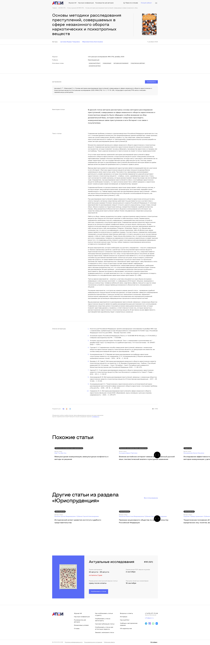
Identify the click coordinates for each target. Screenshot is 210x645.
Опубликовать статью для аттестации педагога (104, 628)
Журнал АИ (72, 3)
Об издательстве (126, 628)
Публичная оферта (109, 642)
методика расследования (121, 63)
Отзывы (76, 628)
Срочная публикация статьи (104, 624)
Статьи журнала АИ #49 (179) (75, 8)
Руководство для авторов (104, 3)
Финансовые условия (81, 625)
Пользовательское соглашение (93, 642)
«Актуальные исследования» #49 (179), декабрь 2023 (106, 56)
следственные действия (138, 63)
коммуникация (107, 63)
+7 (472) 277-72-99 (151, 613)
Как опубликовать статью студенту (104, 614)
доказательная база (94, 65)
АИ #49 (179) (61, 8)
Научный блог (124, 620)
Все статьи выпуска (151, 498)
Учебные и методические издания (128, 624)
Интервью (123, 616)
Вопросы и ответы (126, 613)
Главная (54, 8)
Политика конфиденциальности (74, 642)
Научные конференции (86, 3)
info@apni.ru (95, 416)
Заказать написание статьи (104, 632)
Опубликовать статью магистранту (102, 619)
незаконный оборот (94, 63)
